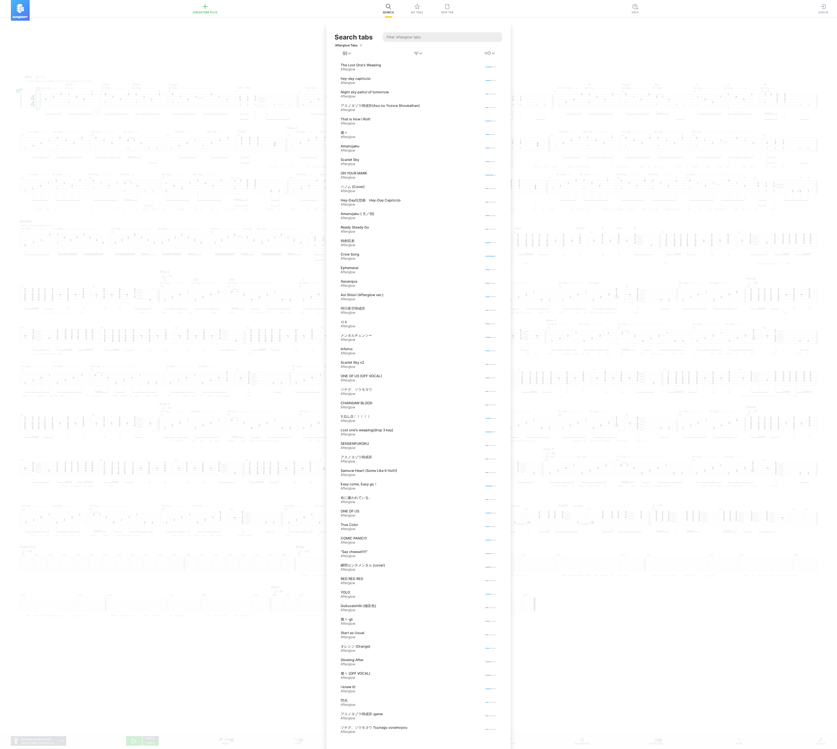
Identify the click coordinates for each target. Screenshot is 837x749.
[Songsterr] (20, 10)
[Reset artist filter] (361, 45)
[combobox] (347, 53)
